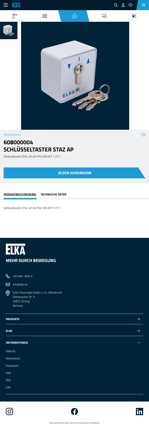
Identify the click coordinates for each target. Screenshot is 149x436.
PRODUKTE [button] (12, 319)
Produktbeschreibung (20, 194)
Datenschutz (13, 358)
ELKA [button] (9, 331)
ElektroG (10, 351)
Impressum (12, 365)
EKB (8, 380)
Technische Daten (53, 194)
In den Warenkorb (74, 173)
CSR (8, 387)
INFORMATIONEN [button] (17, 342)
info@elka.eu (20, 284)
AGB (8, 373)
